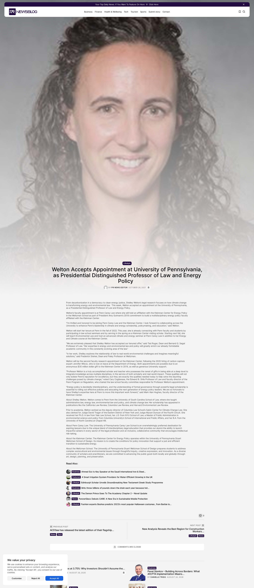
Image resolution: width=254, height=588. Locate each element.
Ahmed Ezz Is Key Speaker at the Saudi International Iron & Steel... (113, 471)
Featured (76, 477)
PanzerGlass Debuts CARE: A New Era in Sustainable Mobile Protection (113, 499)
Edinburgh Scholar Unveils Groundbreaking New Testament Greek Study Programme (122, 482)
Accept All (54, 578)
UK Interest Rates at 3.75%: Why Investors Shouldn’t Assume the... (87, 568)
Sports (143, 12)
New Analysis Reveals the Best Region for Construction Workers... (173, 530)
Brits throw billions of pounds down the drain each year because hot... (115, 488)
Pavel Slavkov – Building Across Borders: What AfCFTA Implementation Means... (174, 572)
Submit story (154, 12)
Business (88, 12)
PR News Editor (119, 287)
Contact (166, 12)
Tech (126, 12)
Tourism (134, 12)
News (74, 499)
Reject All (35, 578)
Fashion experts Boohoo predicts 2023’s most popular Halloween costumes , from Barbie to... (126, 504)
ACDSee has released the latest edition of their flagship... (82, 530)
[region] (35, 569)
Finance (98, 12)
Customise (17, 578)
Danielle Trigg (158, 577)
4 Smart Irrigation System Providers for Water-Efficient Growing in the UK (117, 477)
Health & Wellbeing (113, 12)
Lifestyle (127, 263)
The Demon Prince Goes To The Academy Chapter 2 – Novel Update (114, 493)
